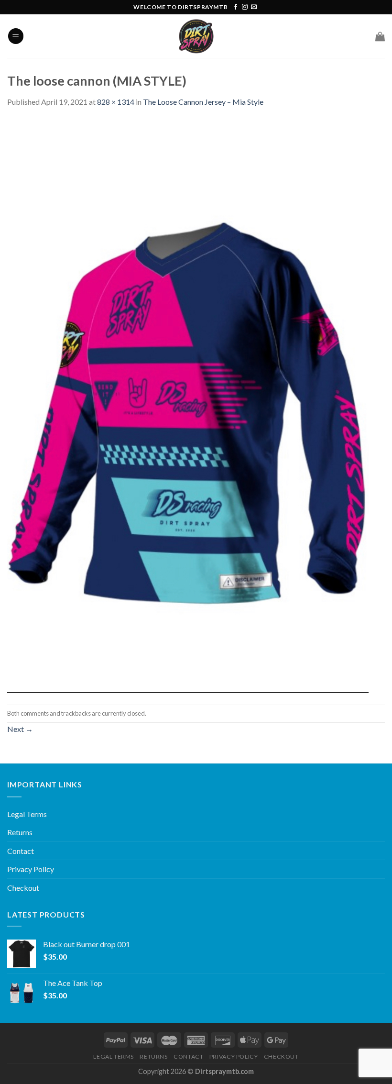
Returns (20, 832)
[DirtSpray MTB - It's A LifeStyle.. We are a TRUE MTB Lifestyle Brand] (196, 36)
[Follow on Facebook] (236, 7)
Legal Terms (27, 814)
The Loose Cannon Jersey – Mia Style (203, 101)
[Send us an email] (254, 7)
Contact (20, 850)
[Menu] (15, 36)
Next (20, 728)
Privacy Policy (30, 869)
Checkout (23, 887)
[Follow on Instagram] (245, 7)
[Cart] (380, 36)
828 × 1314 (115, 101)
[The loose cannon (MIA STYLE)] (188, 404)
